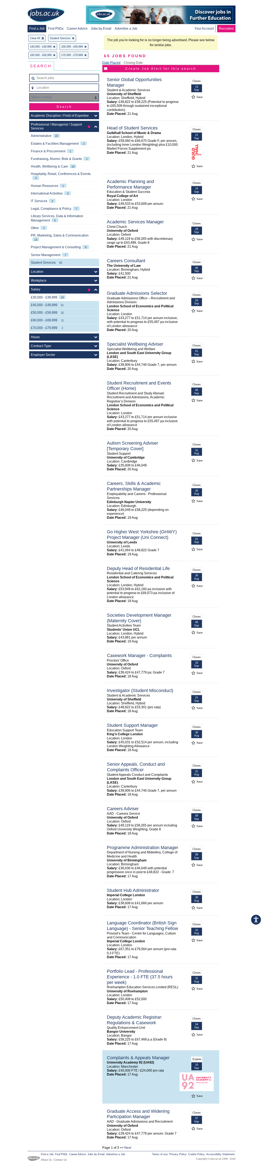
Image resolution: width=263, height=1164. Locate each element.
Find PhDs (55, 28)
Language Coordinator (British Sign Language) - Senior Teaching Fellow (142, 925)
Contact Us (60, 1159)
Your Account (204, 28)
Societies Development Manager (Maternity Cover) (139, 618)
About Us (46, 1159)
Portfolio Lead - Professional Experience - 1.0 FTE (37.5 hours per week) (140, 977)
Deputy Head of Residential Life (138, 568)
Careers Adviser (123, 808)
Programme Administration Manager (142, 847)
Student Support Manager (132, 725)
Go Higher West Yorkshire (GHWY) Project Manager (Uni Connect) (142, 534)
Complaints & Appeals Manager (138, 1057)
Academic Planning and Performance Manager (130, 184)
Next (127, 1147)
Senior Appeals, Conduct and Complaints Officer (136, 767)
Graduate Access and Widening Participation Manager (138, 1114)
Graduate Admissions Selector (137, 293)
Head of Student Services (132, 127)
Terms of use (160, 1154)
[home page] (46, 15)
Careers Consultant (126, 260)
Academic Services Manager (135, 221)
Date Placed (111, 62)
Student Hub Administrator (133, 890)
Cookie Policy (196, 1154)
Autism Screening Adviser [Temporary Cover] (132, 445)
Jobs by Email (101, 28)
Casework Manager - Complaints (139, 655)
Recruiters (226, 28)
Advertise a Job (126, 28)
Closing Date (133, 62)
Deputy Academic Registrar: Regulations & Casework (134, 1020)
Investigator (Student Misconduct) (140, 690)
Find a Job (37, 28)
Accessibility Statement (220, 1154)
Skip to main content (16, 3)
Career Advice (77, 28)
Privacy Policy (178, 1154)
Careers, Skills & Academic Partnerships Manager (134, 486)
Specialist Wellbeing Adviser (135, 344)
